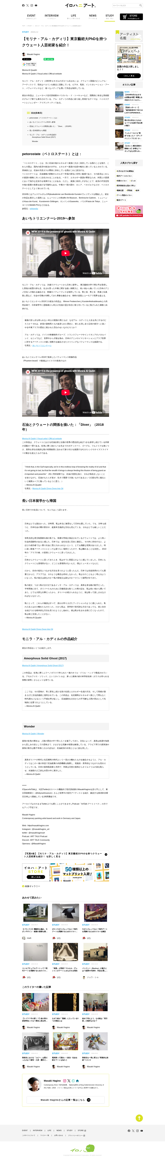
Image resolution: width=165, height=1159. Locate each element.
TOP (23, 26)
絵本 (137, 190)
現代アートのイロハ (124, 176)
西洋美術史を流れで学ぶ (126, 186)
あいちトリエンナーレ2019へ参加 (42, 122)
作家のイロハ (122, 181)
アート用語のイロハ (124, 195)
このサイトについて (28, 1135)
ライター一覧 (44, 1135)
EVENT (25, 1130)
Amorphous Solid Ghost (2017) (44, 137)
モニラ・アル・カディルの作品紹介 (43, 135)
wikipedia (34, 209)
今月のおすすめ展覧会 (125, 171)
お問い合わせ (58, 1135)
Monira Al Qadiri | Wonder (33, 734)
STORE (82, 1131)
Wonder (35, 141)
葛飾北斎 (120, 190)
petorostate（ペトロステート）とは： (43, 118)
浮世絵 (129, 190)
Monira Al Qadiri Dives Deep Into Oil (47, 488)
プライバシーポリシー (76, 1136)
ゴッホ (133, 181)
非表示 (38, 113)
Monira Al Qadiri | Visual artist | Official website (42, 74)
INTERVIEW (37, 1130)
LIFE (49, 1130)
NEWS (59, 1130)
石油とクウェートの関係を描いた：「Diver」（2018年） (51, 126)
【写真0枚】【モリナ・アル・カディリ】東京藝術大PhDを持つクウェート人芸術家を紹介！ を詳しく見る (63, 855)
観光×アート (121, 200)
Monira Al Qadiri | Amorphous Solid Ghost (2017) (43, 666)
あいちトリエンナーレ (42, 345)
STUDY (29, 26)
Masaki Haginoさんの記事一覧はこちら (63, 1100)
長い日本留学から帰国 (37, 130)
